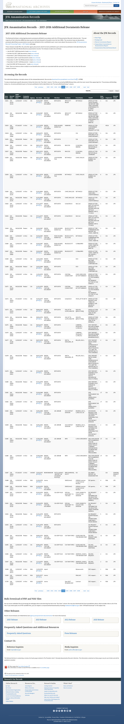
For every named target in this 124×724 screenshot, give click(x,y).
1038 (78, 87)
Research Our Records (14, 11)
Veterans (27, 695)
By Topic (8, 686)
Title (89, 98)
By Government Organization (13, 690)
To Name (67, 98)
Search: (88, 91)
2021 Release (98, 620)
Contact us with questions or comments (14, 675)
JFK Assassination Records (29, 20)
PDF (38, 102)
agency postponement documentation (41, 615)
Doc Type (47, 98)
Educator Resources (62, 11)
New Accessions (68, 688)
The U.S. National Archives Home (27, 5)
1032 (55, 87)
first (36, 87)
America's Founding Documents (109, 11)
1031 (52, 87)
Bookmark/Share (107, 2)
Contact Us (116, 2)
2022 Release (70, 620)
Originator (109, 98)
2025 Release (12, 620)
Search (116, 5)
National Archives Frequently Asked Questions (51, 688)
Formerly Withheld (26, 97)
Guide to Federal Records (50, 691)
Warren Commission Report (103, 42)
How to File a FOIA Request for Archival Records (52, 700)
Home (7, 20)
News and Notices (68, 686)
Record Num (12, 97)
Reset (117, 91)
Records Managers (30, 693)
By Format (8, 688)
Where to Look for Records (51, 695)
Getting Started (48, 686)
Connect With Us (62, 708)
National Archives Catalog (12, 692)
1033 (59, 87)
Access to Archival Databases (13, 696)
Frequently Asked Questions (19, 633)
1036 (71, 87)
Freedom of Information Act (67, 717)
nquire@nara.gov (16, 650)
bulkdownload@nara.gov (72, 605)
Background (98, 40)
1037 (74, 87)
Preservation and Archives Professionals (31, 690)
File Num (57, 98)
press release (32, 51)
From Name (79, 98)
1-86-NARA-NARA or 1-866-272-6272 (62, 721)
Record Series (115, 97)
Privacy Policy (55, 717)
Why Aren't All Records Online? (52, 697)
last (88, 87)
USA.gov (83, 717)
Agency (32, 98)
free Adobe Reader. (23, 666)
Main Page (98, 38)
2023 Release (41, 620)
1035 (67, 87)
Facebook (54, 711)
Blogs (67, 711)
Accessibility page (44, 667)
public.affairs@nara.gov (75, 650)
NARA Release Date (18, 96)
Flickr (70, 711)
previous (40, 87)
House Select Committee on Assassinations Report (103, 45)
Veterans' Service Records (38, 11)
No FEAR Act (77, 717)
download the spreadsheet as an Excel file (64, 79)
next (84, 87)
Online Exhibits (9, 701)
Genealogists (28, 686)
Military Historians (29, 688)
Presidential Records (11, 694)
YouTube (65, 711)
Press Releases (71, 633)
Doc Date (39, 98)
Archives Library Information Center (13, 698)
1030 (48, 87)
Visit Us (85, 11)
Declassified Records (49, 693)
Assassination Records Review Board (105, 48)
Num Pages (102, 97)
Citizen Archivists (96, 2)
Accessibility (48, 717)
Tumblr (62, 711)
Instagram (59, 711)
